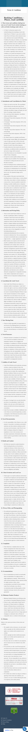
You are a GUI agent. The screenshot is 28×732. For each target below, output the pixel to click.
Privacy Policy (6, 722)
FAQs (4, 724)
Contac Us (5, 718)
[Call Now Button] (25, 729)
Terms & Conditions (7, 720)
